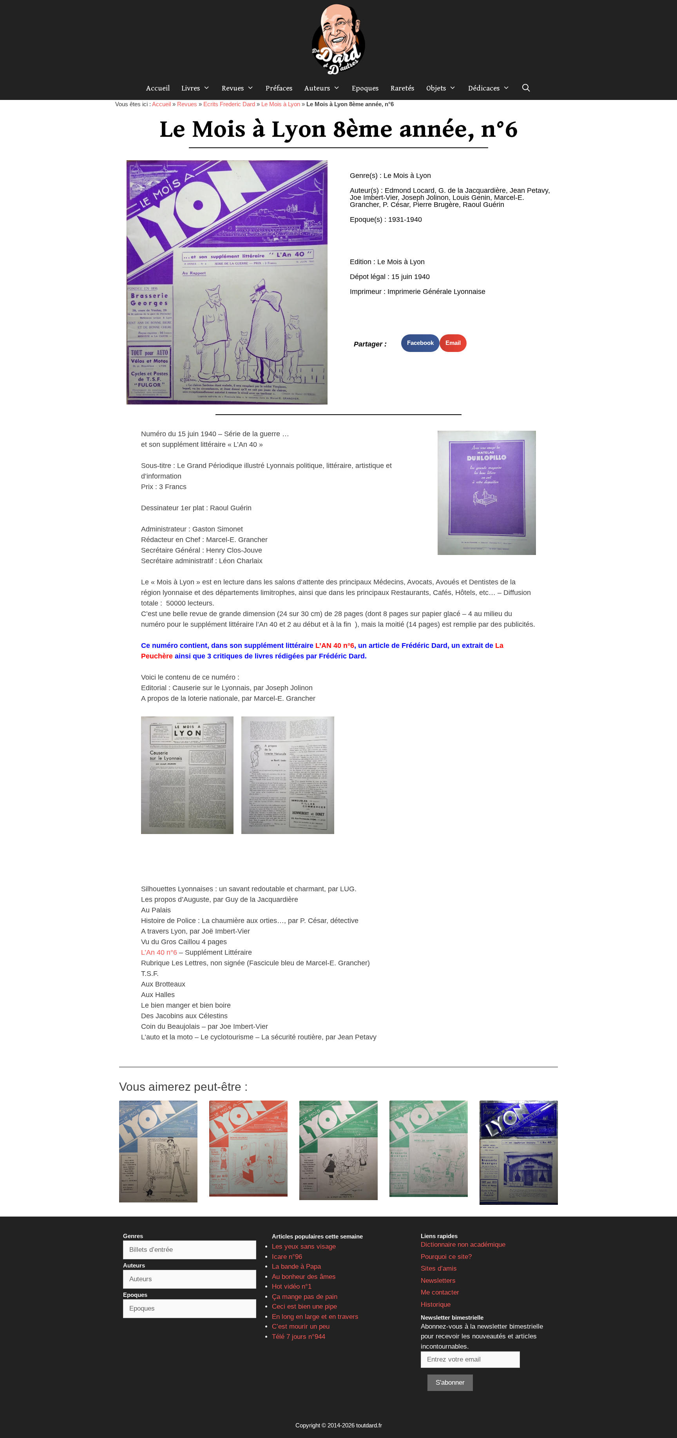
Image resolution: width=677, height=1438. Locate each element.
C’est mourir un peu (300, 1326)
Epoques (365, 88)
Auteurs (317, 88)
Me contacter (440, 1292)
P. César (396, 205)
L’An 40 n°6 (159, 952)
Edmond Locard (409, 190)
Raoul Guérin (483, 205)
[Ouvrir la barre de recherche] (526, 88)
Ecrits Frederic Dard (229, 104)
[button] (420, 343)
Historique (436, 1304)
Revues (233, 88)
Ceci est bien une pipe (304, 1306)
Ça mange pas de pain (304, 1296)
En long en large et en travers (315, 1316)
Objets (436, 88)
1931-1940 (405, 219)
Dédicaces (484, 88)
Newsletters (438, 1280)
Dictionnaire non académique (463, 1244)
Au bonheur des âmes (304, 1276)
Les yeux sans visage (304, 1246)
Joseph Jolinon (425, 197)
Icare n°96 (287, 1256)
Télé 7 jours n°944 (298, 1336)
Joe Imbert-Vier (374, 197)
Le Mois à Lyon (280, 104)
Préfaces (279, 88)
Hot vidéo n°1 (291, 1286)
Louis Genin (471, 197)
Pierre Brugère (436, 205)
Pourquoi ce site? (446, 1256)
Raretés (403, 88)
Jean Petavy (529, 190)
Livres (190, 88)
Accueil (158, 88)
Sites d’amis (439, 1268)
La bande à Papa (296, 1266)
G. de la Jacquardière (472, 190)
